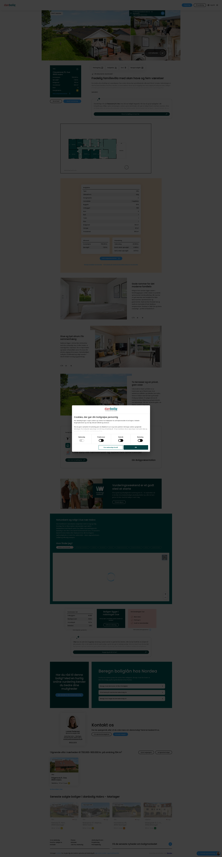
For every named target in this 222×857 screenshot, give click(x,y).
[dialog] (111, 428)
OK (136, 447)
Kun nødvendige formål (111, 447)
